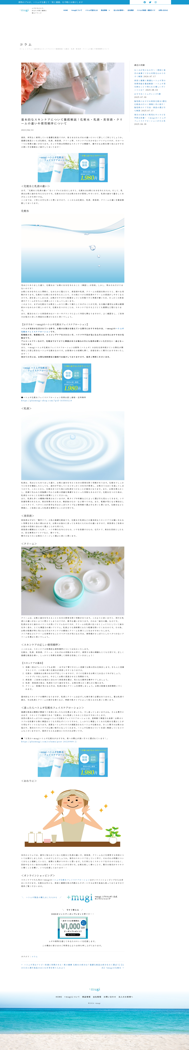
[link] (65, 10)
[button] (145, 2)
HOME (59, 996)
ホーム (22, 49)
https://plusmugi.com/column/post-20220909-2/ (49, 741)
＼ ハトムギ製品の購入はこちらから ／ (42, 897)
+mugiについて (72, 996)
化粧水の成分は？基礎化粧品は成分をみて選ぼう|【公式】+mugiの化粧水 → (98, 966)
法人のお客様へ (126, 996)
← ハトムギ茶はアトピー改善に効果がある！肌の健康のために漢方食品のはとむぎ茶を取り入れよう (46, 966)
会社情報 (97, 996)
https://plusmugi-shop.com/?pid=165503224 (46, 400)
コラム (29, 49)
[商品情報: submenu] (109, 10)
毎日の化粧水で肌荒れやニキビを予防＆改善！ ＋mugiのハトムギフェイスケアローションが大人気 (150, 117)
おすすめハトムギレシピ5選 (147, 94)
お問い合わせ (110, 996)
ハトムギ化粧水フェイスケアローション (71, 880)
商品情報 (86, 996)
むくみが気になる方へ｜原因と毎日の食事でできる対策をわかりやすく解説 (150, 73)
